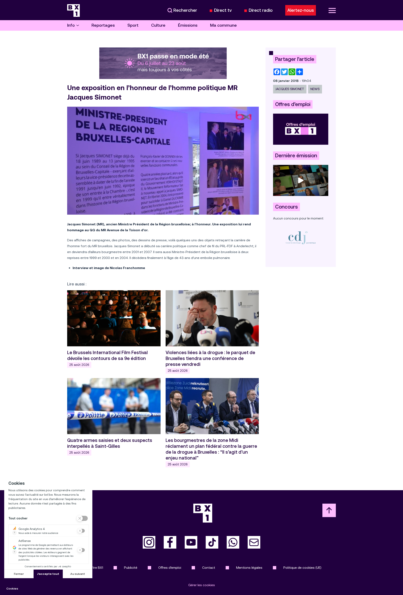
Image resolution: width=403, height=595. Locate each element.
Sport (133, 25)
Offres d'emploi (169, 567)
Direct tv (223, 10)
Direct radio (261, 10)
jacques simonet (289, 89)
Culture (158, 25)
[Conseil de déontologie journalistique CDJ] (300, 237)
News (315, 89)
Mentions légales (249, 567)
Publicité (130, 567)
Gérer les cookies (201, 585)
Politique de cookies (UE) (302, 567)
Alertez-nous (300, 10)
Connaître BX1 (92, 567)
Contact (208, 567)
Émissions (188, 25)
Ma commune (223, 25)
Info (71, 25)
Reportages (103, 25)
